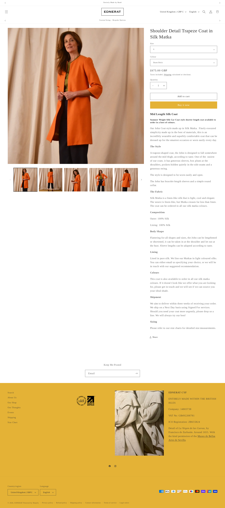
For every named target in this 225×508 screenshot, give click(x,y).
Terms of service (110, 503)
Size (152, 44)
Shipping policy (76, 503)
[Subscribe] (136, 373)
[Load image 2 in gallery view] (50, 180)
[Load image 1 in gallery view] (25, 180)
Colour (153, 57)
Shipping (167, 75)
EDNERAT (18, 503)
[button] (6, 11)
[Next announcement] (219, 3)
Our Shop (12, 402)
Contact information (93, 503)
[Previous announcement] (5, 3)
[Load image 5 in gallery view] (126, 180)
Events (11, 412)
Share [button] (155, 337)
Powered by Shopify (31, 503)
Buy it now (184, 105)
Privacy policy (47, 503)
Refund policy (61, 503)
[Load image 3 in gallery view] (76, 180)
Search (11, 392)
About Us (12, 397)
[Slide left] (10, 179)
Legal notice (124, 503)
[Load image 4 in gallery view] (101, 180)
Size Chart (12, 422)
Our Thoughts (14, 407)
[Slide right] (141, 179)
